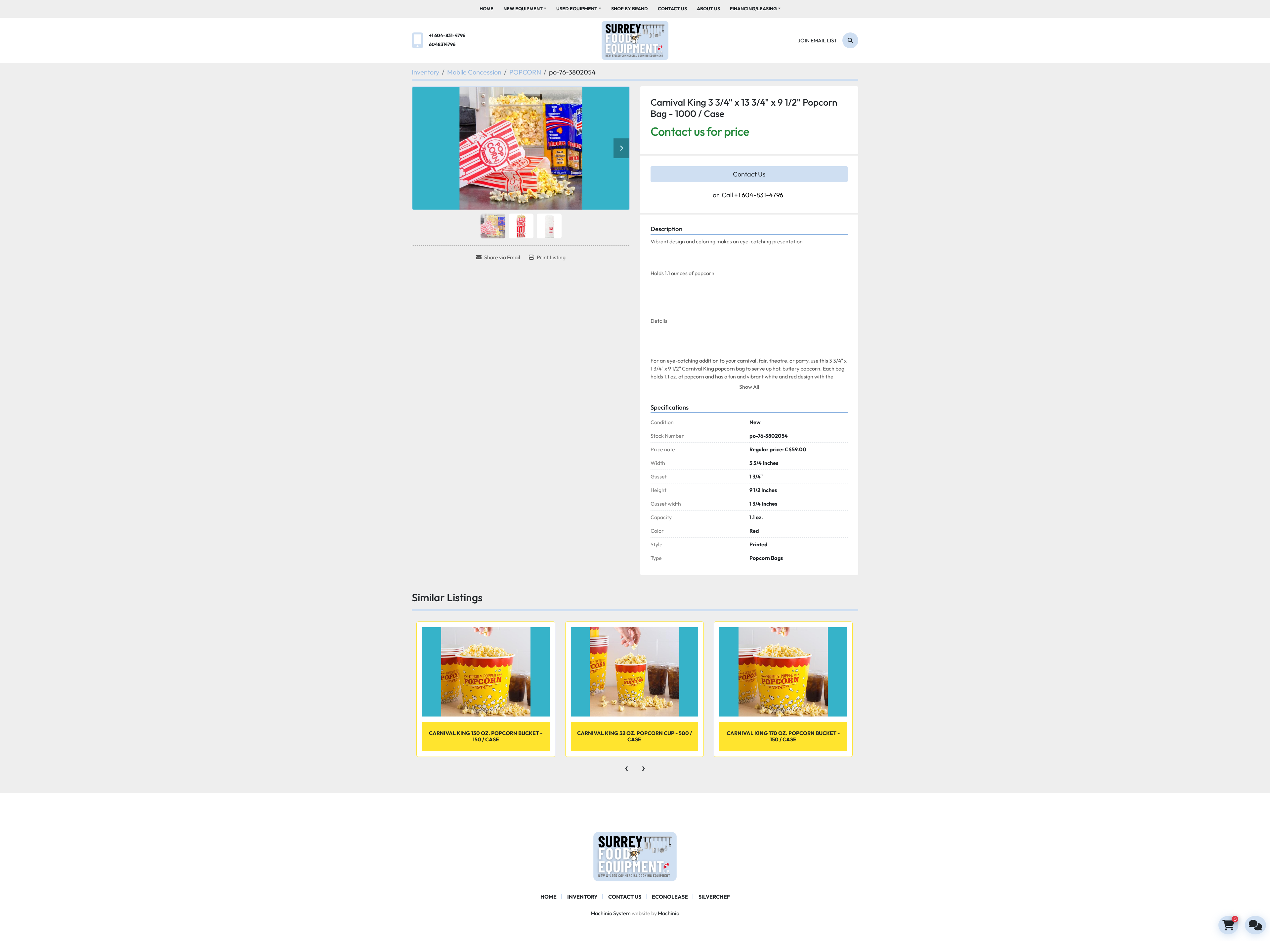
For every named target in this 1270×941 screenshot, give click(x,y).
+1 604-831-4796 (447, 35)
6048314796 (442, 44)
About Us (708, 9)
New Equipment (523, 9)
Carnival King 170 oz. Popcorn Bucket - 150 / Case (783, 736)
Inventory (582, 896)
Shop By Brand (629, 9)
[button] (525, 8)
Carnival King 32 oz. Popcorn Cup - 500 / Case (634, 736)
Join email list (817, 40)
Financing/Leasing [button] (753, 9)
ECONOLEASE (670, 896)
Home (486, 9)
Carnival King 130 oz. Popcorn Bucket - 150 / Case (485, 736)
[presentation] (626, 767)
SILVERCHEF (714, 896)
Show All (749, 386)
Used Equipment (576, 9)
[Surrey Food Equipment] (635, 856)
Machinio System (611, 913)
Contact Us (672, 9)
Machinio (668, 913)
